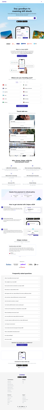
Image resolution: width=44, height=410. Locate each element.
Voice (23, 382)
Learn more (22, 125)
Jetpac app (9, 398)
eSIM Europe (9, 382)
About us (9, 399)
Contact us (23, 396)
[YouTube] (23, 406)
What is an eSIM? (10, 396)
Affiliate (9, 402)
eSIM (14, 51)
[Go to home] (4, 1)
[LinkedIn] (21, 406)
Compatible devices (25, 399)
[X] (26, 406)
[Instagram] (18, 406)
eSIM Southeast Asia (10, 388)
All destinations (10, 391)
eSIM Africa (9, 390)
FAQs (23, 402)
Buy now (22, 55)
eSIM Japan (9, 381)
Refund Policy (26, 193)
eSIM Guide (24, 398)
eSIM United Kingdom (11, 385)
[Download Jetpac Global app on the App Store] (19, 21)
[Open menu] (41, 1)
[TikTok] (24, 406)
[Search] (35, 18)
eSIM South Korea (10, 387)
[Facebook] (19, 406)
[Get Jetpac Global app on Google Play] (25, 21)
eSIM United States (10, 384)
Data (23, 381)
